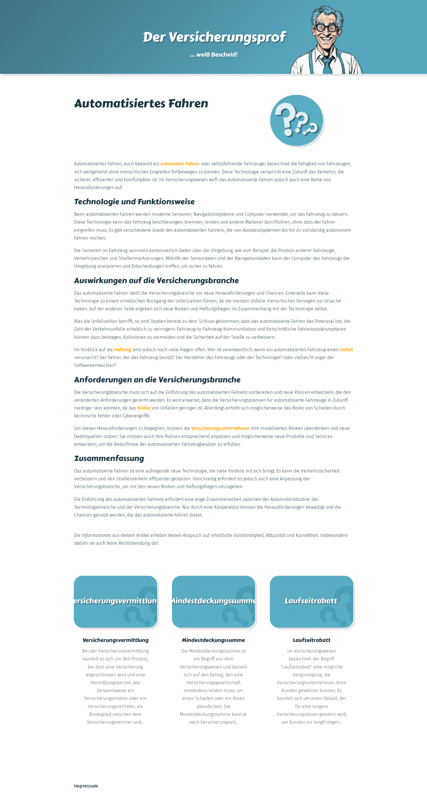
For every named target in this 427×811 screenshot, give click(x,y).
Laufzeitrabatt (311, 640)
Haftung (122, 349)
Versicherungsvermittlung (115, 640)
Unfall (346, 349)
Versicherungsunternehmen (220, 428)
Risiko (143, 408)
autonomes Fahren (180, 163)
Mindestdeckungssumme (213, 640)
